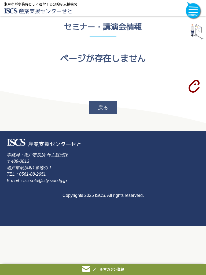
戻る (103, 107)
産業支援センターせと (45, 11)
